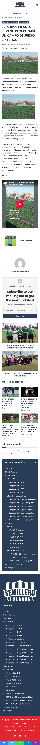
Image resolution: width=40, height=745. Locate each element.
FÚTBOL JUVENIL (29, 727)
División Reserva (11, 472)
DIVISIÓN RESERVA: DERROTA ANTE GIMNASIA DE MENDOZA (9, 402)
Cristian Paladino (10, 48)
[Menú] (3, 5)
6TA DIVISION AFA (16, 537)
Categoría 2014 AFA (16, 486)
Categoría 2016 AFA (16, 492)
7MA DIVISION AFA (16, 540)
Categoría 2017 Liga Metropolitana (22, 513)
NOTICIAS (22, 730)
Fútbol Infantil (10, 475)
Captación (9, 468)
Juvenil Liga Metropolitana (16, 551)
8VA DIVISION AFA (16, 544)
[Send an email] (16, 48)
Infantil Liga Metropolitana (16, 496)
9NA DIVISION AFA (16, 547)
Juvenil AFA (11, 527)
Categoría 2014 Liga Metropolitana (22, 503)
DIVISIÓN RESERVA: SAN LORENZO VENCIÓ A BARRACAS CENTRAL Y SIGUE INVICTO (29, 428)
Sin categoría (24, 22)
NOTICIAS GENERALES (16, 18)
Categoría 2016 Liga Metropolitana (22, 510)
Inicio (5, 18)
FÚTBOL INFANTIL (11, 730)
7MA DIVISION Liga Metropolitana (22, 554)
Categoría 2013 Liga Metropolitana (22, 499)
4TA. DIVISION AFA (16, 530)
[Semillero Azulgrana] (20, 5)
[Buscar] (37, 5)
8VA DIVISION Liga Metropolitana (21, 557)
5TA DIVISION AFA (16, 533)
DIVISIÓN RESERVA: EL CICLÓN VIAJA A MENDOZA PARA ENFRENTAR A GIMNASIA (29, 403)
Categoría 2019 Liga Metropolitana (22, 520)
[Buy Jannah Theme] (20, 13)
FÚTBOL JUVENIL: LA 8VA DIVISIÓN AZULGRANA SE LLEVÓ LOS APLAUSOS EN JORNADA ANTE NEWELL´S (10, 430)
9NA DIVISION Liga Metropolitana (22, 561)
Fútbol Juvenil (10, 523)
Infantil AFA (11, 479)
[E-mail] (6, 251)
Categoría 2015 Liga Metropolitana (22, 506)
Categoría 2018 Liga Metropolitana (22, 516)
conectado (24, 451)
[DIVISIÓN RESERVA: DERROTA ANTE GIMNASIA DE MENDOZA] (10, 392)
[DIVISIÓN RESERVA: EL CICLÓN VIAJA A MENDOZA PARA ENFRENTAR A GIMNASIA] (29, 392)
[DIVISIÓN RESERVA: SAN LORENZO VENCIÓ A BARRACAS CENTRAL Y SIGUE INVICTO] (29, 418)
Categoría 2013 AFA (16, 482)
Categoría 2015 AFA (16, 489)
